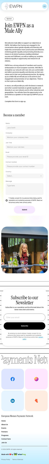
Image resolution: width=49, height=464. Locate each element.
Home (3, 421)
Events (3, 428)
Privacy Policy (5, 459)
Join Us (4, 443)
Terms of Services (17, 459)
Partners (4, 432)
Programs (4, 435)
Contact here (6, 439)
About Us (4, 424)
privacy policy (27, 202)
